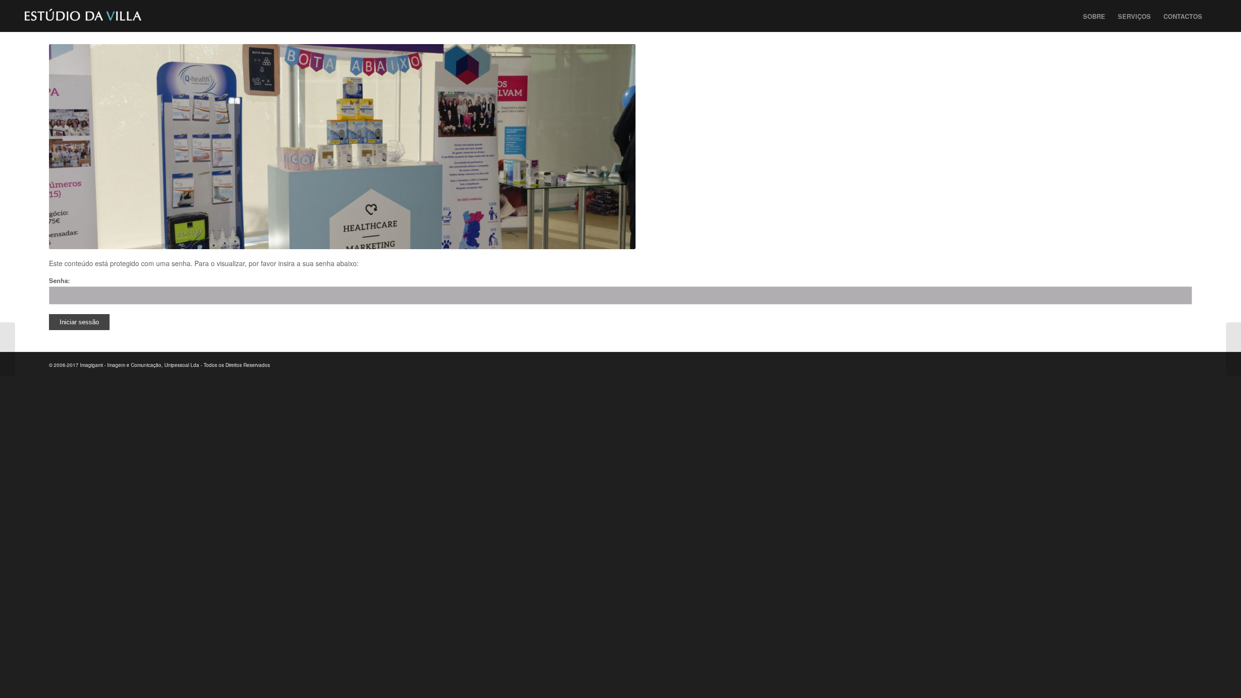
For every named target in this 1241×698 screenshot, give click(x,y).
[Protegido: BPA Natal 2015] (1233, 349)
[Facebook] (1141, 364)
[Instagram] (1170, 364)
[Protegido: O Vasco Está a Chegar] (7, 349)
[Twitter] (1126, 364)
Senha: (59, 280)
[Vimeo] (1155, 364)
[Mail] (1184, 364)
